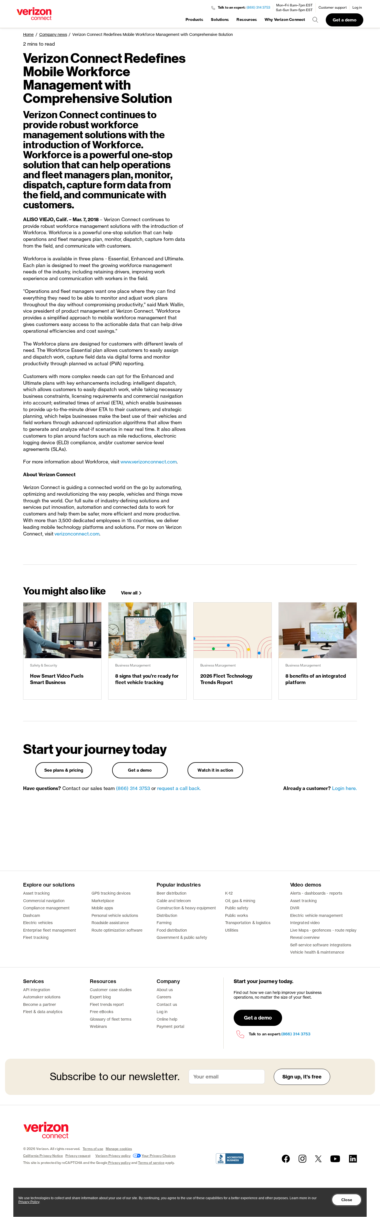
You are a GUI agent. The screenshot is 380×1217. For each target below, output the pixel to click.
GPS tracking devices (111, 893)
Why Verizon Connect (285, 19)
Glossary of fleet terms (110, 1019)
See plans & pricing (63, 770)
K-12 (229, 893)
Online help (167, 1019)
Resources (246, 19)
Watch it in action (215, 770)
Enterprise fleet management (49, 930)
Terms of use (93, 1149)
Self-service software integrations (320, 944)
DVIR (294, 907)
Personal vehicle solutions (115, 915)
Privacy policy (119, 1163)
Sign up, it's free (302, 1076)
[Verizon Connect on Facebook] (286, 1159)
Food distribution (172, 930)
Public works (236, 915)
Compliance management (46, 907)
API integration (36, 989)
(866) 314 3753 (258, 7)
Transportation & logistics (248, 922)
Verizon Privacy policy (113, 1156)
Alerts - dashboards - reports (316, 893)
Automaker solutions (41, 996)
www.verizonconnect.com (148, 462)
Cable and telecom (174, 900)
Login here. (344, 788)
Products (194, 19)
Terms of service (151, 1163)
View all (129, 593)
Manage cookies (119, 1149)
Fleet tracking (35, 937)
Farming (164, 922)
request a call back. (179, 788)
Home (28, 34)
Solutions (220, 19)
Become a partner (39, 1004)
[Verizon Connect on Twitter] (318, 1158)
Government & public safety (182, 937)
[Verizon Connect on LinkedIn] (353, 1159)
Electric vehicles (38, 922)
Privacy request (77, 1156)
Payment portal (170, 1026)
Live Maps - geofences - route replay (323, 930)
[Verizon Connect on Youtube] (335, 1158)
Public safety (236, 907)
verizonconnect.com (77, 534)
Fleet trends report (107, 1004)
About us (165, 989)
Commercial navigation (44, 900)
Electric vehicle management (316, 915)
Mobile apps (102, 907)
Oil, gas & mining (240, 900)
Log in (357, 7)
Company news (53, 34)
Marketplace (103, 900)
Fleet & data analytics (43, 1011)
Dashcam (31, 915)
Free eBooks (101, 1011)
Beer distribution (171, 893)
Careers (164, 996)
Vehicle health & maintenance (317, 952)
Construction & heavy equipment (186, 907)
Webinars (98, 1026)
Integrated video (305, 922)
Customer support (333, 7)
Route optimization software (117, 930)
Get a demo (344, 20)
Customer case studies (111, 989)
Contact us (167, 1004)
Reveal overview (305, 937)
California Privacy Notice (43, 1156)
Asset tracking (36, 893)
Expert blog (100, 996)
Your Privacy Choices (158, 1156)
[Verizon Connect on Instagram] (302, 1159)
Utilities (231, 930)
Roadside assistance (110, 922)
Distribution (167, 915)
